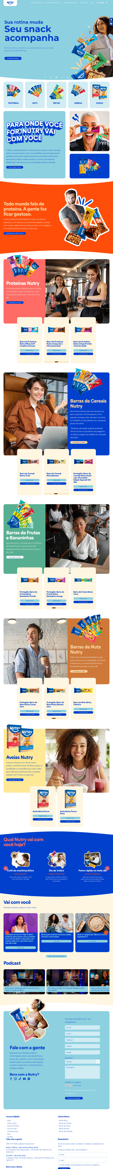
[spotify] (28, 1078)
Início (9, 1120)
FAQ (8, 1134)
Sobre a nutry (12, 1123)
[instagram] (15, 1078)
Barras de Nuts (64, 1128)
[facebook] (11, 1078)
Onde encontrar (12, 1131)
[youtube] (24, 1078)
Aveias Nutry (63, 1120)
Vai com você (12, 1128)
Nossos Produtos (13, 1125)
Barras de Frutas (64, 1125)
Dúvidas (10, 1136)
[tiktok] (20, 1078)
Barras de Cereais (65, 1123)
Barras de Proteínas (66, 1131)
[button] (106, 2)
